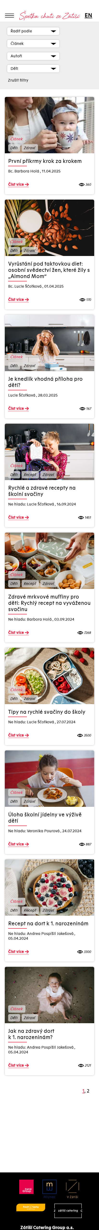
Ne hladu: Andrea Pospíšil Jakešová (41, 933)
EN (88, 15)
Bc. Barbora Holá (24, 171)
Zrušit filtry (18, 80)
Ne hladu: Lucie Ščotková (31, 504)
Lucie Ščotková (22, 395)
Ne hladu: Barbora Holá (30, 619)
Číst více (16, 184)
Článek (16, 139)
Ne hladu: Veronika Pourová (34, 831)
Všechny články (21, 24)
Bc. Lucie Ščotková (25, 286)
